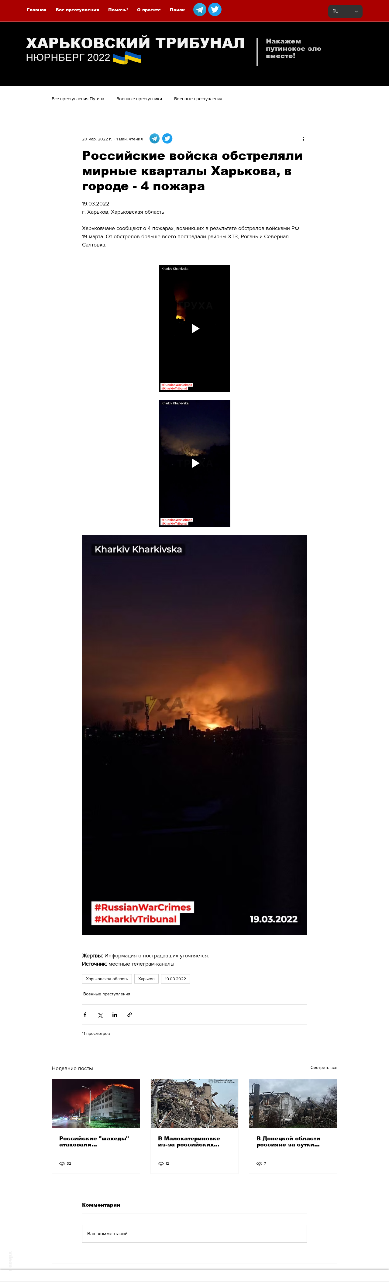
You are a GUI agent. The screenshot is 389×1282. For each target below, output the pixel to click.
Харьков (146, 978)
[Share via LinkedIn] (115, 1015)
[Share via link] (130, 1015)
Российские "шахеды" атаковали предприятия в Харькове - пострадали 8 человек (94, 1142)
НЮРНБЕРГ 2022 (68, 57)
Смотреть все (324, 1067)
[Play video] (194, 328)
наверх (10, 1261)
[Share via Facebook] (85, 1015)
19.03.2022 (175, 978)
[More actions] (303, 139)
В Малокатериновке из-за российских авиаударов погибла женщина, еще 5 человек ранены (189, 1142)
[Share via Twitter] (100, 1015)
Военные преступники (139, 98)
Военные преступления (198, 98)
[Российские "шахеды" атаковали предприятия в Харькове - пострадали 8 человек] (96, 1103)
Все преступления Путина (78, 98)
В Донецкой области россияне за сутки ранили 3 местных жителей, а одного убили (288, 1142)
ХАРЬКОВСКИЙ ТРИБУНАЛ (135, 43)
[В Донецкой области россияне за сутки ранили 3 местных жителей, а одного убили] (293, 1103)
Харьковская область (107, 978)
